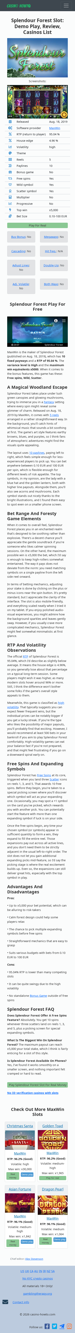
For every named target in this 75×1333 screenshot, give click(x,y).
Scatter (54, 779)
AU (36, 1271)
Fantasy (49, 402)
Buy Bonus (18, 237)
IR (44, 1271)
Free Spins (44, 775)
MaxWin (54, 128)
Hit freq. (50, 251)
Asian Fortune (20, 1189)
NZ (48, 1271)
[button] (11, 102)
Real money (12, 1176)
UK (27, 1271)
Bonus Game (38, 996)
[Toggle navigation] (66, 6)
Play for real (52, 1177)
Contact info (21, 1302)
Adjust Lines (20, 265)
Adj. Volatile (21, 284)
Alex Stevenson (34, 1259)
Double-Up (51, 265)
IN (40, 1271)
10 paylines (36, 453)
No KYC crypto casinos (37, 1278)
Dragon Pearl (52, 1189)
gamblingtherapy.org (37, 1293)
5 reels (54, 415)
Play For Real (37, 225)
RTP (25, 656)
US (22, 1271)
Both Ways (51, 284)
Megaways (51, 237)
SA (53, 1271)
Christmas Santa (20, 1126)
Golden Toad (52, 1126)
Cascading (18, 251)
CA (31, 1271)
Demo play (27, 1174)
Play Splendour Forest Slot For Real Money (37, 1085)
